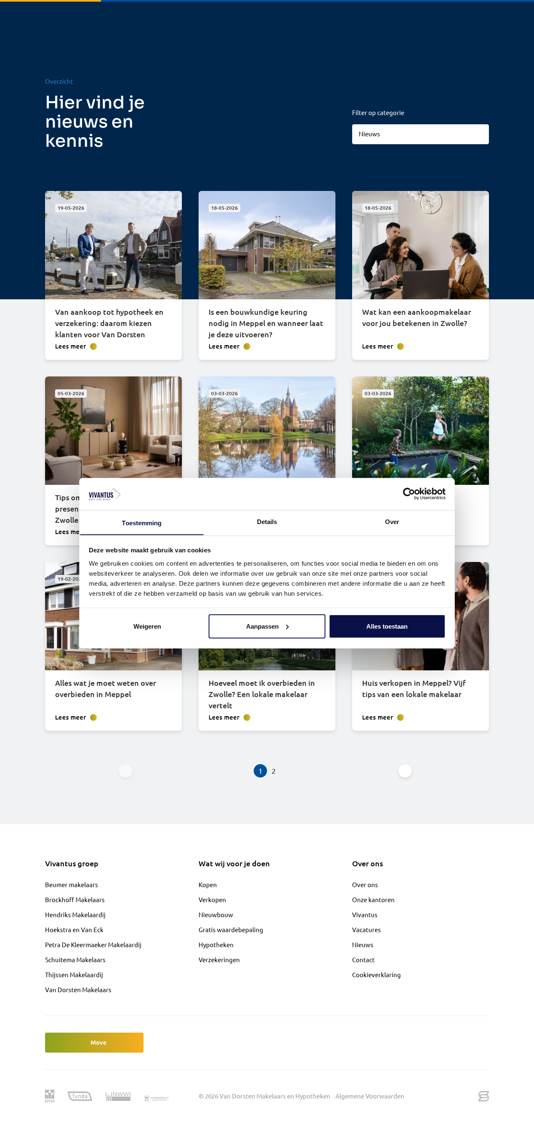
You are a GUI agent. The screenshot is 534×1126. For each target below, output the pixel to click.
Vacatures (366, 929)
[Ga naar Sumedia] (484, 1096)
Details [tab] (267, 521)
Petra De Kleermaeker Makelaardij (93, 944)
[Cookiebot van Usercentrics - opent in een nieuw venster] (409, 493)
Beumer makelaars (71, 884)
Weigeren (147, 625)
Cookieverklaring (376, 974)
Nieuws (362, 944)
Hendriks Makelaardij (75, 914)
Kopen (208, 884)
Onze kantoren (373, 899)
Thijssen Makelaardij (74, 974)
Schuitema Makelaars (75, 959)
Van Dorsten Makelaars (78, 989)
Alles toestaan (387, 625)
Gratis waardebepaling (231, 929)
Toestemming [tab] (141, 522)
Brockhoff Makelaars (75, 899)
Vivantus (365, 914)
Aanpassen (262, 625)
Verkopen (212, 899)
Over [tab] (392, 521)
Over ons (365, 884)
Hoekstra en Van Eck (74, 929)
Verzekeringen (219, 959)
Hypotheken (216, 944)
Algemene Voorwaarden (369, 1096)
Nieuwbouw (216, 914)
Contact (363, 959)
